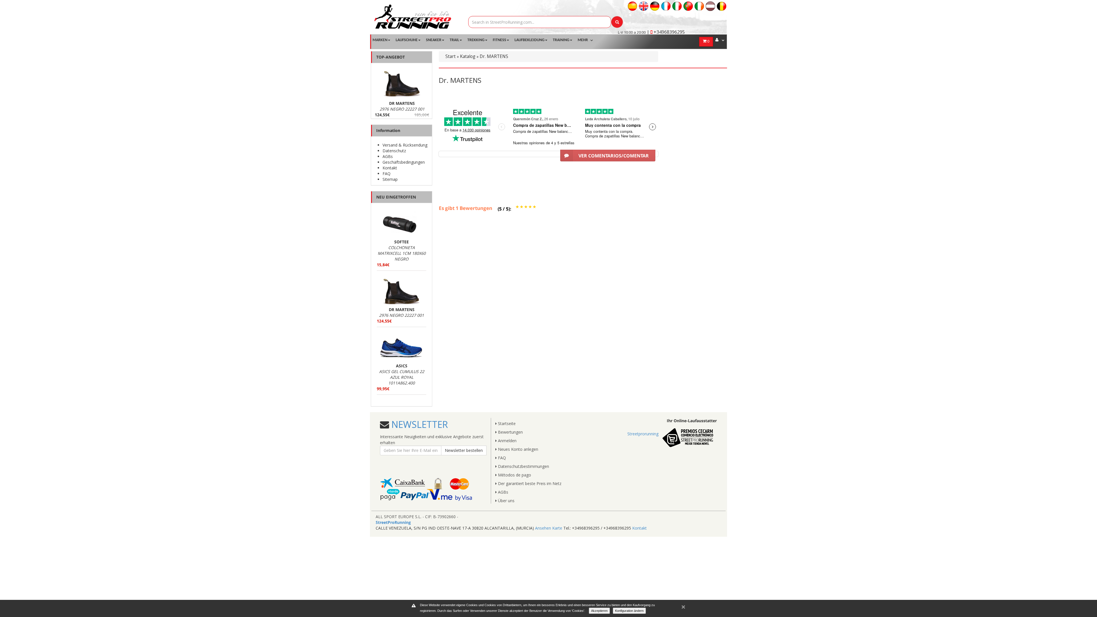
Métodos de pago (514, 475)
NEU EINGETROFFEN (396, 197)
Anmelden (507, 440)
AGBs (388, 156)
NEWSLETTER (418, 424)
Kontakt (390, 168)
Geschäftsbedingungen (404, 162)
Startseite (506, 423)
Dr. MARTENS (494, 56)
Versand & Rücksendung (405, 145)
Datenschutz (394, 150)
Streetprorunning (642, 433)
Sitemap (390, 179)
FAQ (387, 173)
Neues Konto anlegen (517, 449)
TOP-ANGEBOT (390, 57)
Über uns (506, 500)
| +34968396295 (666, 32)
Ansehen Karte (548, 528)
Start (450, 56)
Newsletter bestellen (464, 450)
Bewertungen (510, 432)
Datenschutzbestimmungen (523, 466)
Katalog (467, 56)
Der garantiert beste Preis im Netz (529, 483)
